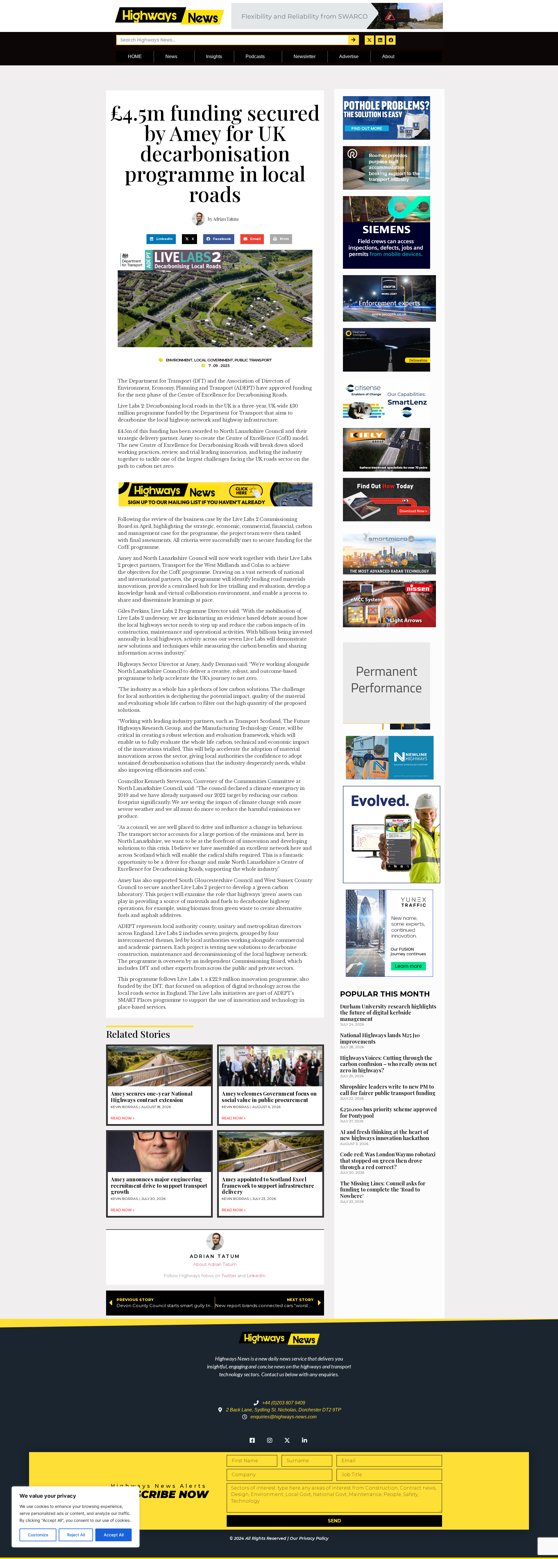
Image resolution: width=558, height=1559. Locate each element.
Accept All (114, 1534)
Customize (38, 1534)
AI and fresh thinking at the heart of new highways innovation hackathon (384, 1135)
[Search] (353, 39)
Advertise (349, 56)
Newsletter (305, 56)
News (171, 56)
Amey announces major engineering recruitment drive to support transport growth (159, 1185)
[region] (76, 1516)
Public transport (253, 360)
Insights (214, 56)
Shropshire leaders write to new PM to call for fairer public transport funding (387, 1089)
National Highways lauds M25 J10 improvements (380, 1038)
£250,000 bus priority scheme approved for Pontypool (388, 1112)
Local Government (213, 360)
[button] (161, 239)
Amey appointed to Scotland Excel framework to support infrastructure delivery (268, 1185)
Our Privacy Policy (309, 1538)
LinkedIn (256, 1275)
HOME (135, 56)
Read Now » (123, 1118)
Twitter (228, 1275)
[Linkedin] (380, 40)
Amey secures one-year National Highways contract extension (151, 1096)
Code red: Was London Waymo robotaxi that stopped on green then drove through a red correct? (387, 1160)
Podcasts (255, 56)
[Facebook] (391, 40)
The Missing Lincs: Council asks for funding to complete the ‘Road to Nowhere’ (382, 1189)
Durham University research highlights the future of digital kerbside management (388, 1012)
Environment (179, 360)
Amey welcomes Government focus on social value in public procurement (269, 1096)
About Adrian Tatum (215, 1264)
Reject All (76, 1534)
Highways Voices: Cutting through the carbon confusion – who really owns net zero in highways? (388, 1064)
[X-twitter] (369, 40)
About (388, 56)
